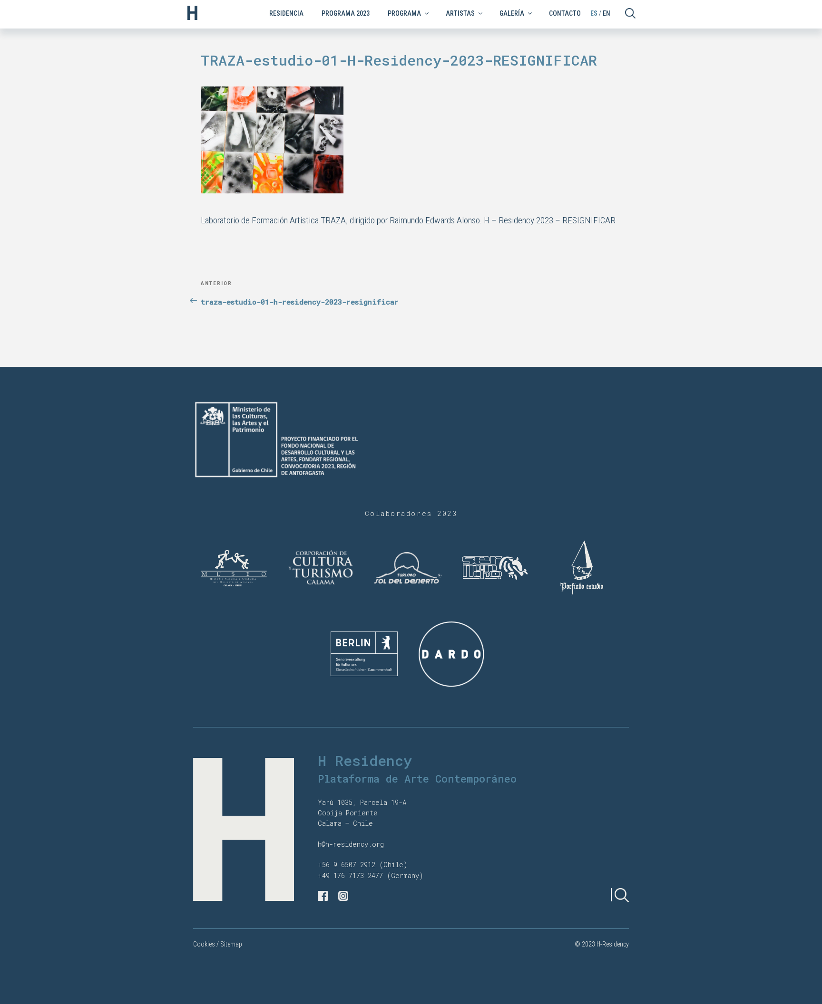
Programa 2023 (346, 13)
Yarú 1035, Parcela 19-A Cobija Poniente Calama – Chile (362, 813)
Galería (511, 13)
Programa (404, 13)
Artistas (460, 13)
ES (593, 13)
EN (606, 13)
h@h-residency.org (351, 844)
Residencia (286, 13)
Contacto (565, 13)
